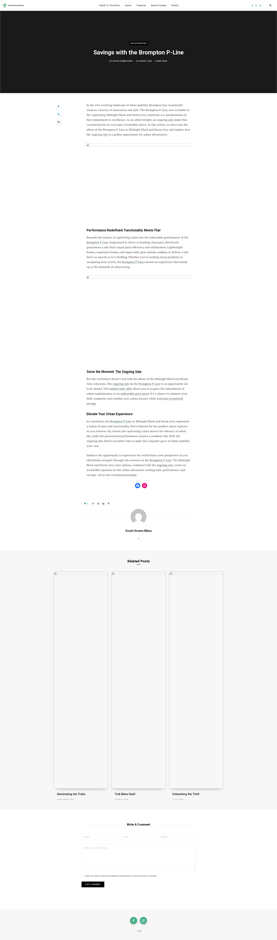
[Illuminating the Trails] (80, 680)
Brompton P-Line (97, 242)
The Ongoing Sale (128, 372)
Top (139, 931)
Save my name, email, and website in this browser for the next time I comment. (121, 876)
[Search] (269, 5)
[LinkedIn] (103, 503)
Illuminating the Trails (71, 794)
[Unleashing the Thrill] (196, 680)
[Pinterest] (108, 503)
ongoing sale (121, 384)
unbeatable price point (134, 393)
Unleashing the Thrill (185, 794)
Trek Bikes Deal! (125, 794)
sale (170, 120)
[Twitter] (59, 114)
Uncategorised (138, 43)
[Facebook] (59, 106)
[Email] (59, 122)
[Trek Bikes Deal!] (138, 680)
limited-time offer (121, 388)
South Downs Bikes (123, 61)
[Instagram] (143, 920)
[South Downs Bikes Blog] (13, 5)
